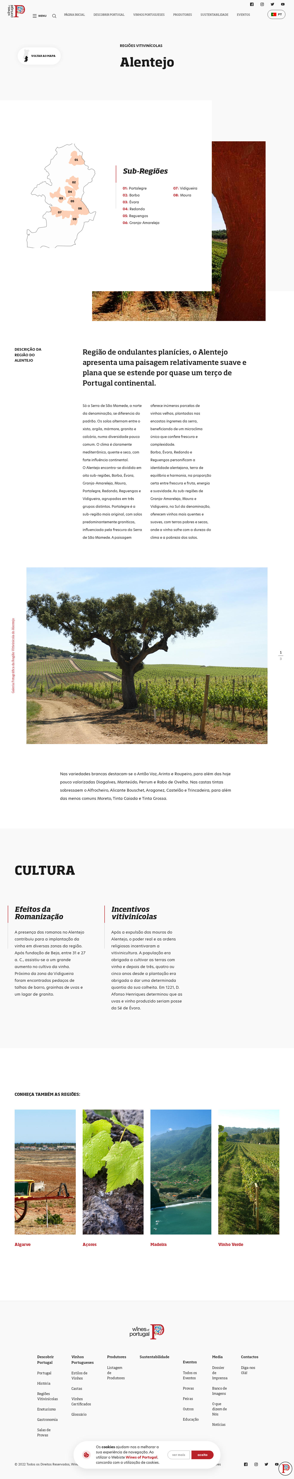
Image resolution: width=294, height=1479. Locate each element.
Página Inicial (74, 14)
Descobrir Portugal (109, 14)
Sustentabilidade (214, 14)
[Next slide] (209, 655)
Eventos (243, 14)
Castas (76, 1388)
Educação (191, 1419)
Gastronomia (47, 1419)
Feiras (188, 1398)
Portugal (44, 1373)
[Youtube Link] (282, 4)
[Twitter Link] (272, 4)
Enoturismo (46, 1409)
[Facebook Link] (251, 4)
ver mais (178, 1455)
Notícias (219, 1424)
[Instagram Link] (262, 4)
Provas (188, 1388)
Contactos (249, 1357)
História (43, 1383)
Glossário (79, 1414)
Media (217, 1357)
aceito (202, 1455)
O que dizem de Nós (219, 1409)
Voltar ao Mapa (43, 56)
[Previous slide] (84, 655)
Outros (188, 1409)
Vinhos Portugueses (149, 14)
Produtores (182, 14)
